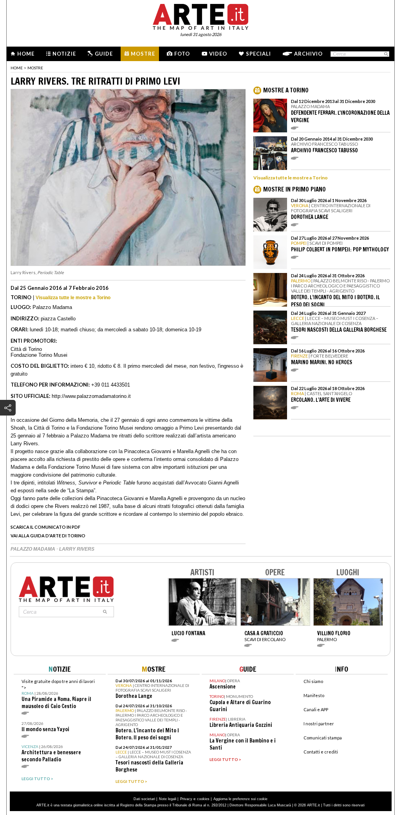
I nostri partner (318, 723)
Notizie (64, 54)
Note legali (167, 799)
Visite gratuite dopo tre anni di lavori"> (58, 694)
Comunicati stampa (322, 737)
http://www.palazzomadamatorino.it (91, 396)
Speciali (258, 54)
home (17, 67)
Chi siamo (313, 681)
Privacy (186, 799)
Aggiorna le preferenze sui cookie (240, 799)
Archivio (308, 54)
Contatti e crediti (320, 751)
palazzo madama (33, 549)
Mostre (143, 54)
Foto (182, 54)
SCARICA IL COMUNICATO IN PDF (45, 526)
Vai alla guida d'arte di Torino (48, 535)
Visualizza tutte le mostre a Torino (73, 297)
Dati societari (144, 799)
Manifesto (313, 695)
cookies (203, 799)
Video (218, 54)
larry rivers (76, 549)
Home (25, 54)
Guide (104, 54)
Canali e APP (315, 709)
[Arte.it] (200, 16)
